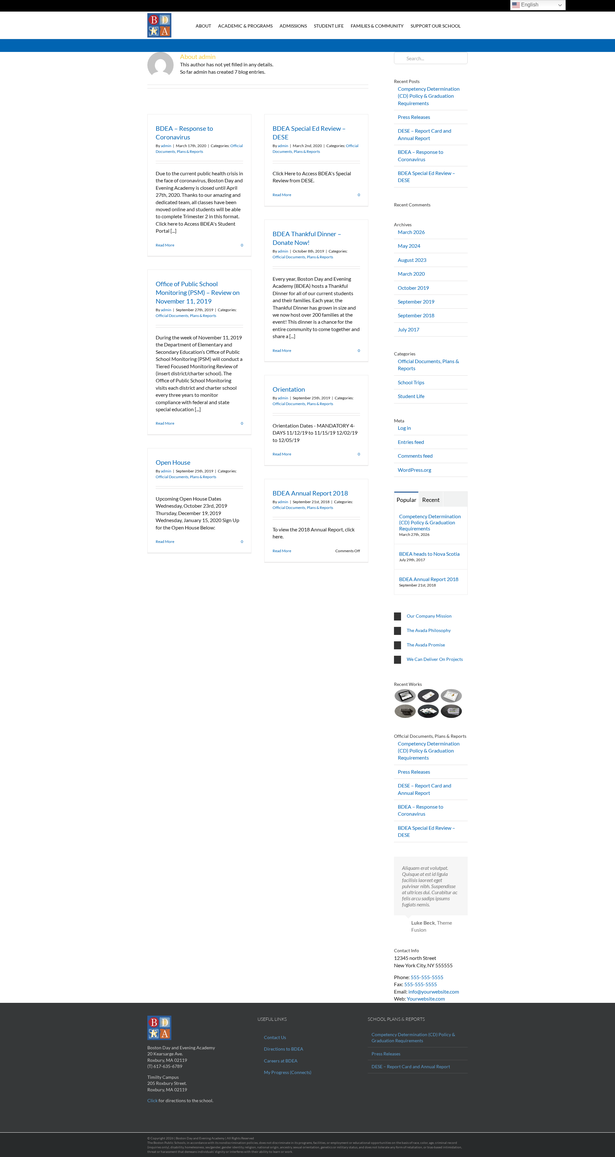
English (529, 4)
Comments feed (415, 456)
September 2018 (416, 315)
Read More (165, 245)
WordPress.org (414, 470)
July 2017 (408, 329)
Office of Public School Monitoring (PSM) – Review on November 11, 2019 (198, 292)
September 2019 (416, 301)
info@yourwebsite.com (433, 991)
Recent (431, 499)
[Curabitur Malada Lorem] (428, 711)
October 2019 (413, 288)
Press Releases (414, 117)
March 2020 (411, 274)
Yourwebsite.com (426, 998)
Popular (406, 499)
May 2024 (409, 246)
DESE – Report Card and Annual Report (411, 1066)
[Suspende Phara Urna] (451, 711)
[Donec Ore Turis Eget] (405, 695)
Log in (404, 428)
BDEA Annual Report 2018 (310, 493)
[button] (431, 616)
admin (166, 145)
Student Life (411, 396)
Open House (173, 462)
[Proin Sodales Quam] (451, 695)
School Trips (411, 382)
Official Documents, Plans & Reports (303, 256)
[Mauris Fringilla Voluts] (428, 695)
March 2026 (411, 232)
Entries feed (411, 442)
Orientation (289, 389)
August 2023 (412, 260)
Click (152, 1100)
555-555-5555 (427, 977)
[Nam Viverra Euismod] (405, 711)
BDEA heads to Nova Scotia (429, 554)
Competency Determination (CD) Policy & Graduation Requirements (429, 96)
